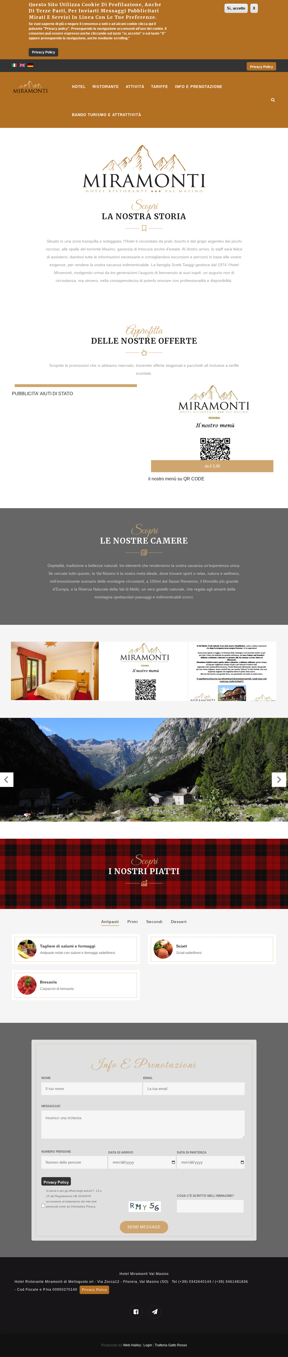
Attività (135, 87)
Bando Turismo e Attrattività (106, 115)
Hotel (79, 87)
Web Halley (132, 1345)
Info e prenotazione (198, 87)
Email (148, 1078)
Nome (46, 1078)
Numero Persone (56, 1151)
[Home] (30, 85)
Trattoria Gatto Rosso (171, 1345)
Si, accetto (236, 8)
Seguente (279, 779)
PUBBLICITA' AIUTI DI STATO (42, 393)
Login (148, 1345)
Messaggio (50, 1106)
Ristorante (106, 87)
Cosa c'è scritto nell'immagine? (205, 1195)
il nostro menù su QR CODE (176, 478)
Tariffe (159, 87)
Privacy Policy (43, 52)
